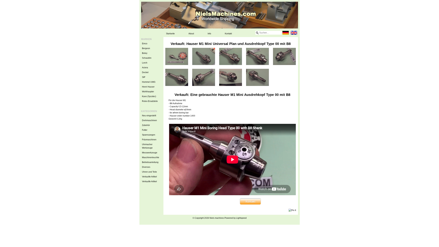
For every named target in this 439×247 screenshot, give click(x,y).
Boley (144, 53)
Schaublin (146, 58)
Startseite (170, 33)
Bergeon (146, 48)
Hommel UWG (148, 82)
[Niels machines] (219, 15)
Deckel (145, 72)
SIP (143, 77)
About (191, 33)
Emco (144, 43)
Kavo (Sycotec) (149, 96)
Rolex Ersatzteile (150, 101)
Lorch (144, 63)
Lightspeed (241, 218)
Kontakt (228, 33)
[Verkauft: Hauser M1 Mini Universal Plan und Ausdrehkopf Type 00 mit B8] (176, 64)
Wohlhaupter (148, 91)
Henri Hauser (148, 87)
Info (209, 33)
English (294, 33)
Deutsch (285, 33)
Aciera (145, 67)
